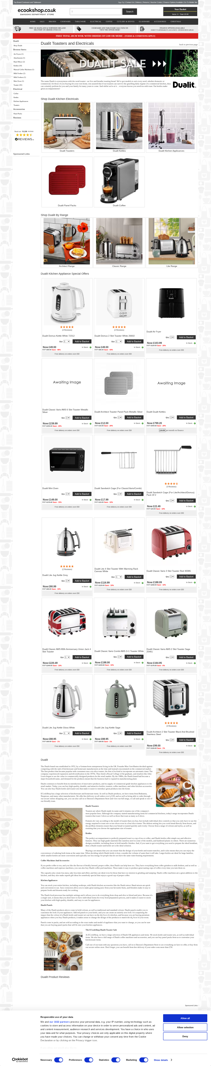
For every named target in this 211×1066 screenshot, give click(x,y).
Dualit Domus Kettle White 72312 (58, 336)
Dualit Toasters (67, 151)
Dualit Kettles (119, 151)
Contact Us (130, 2)
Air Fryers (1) (18, 54)
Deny (185, 1036)
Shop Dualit (18, 45)
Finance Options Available (173, 2)
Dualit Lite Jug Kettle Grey (55, 575)
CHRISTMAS (176, 21)
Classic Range (119, 266)
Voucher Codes (156, 2)
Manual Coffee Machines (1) (24, 69)
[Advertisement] (26, 218)
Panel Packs (18, 114)
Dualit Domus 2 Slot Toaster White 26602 (115, 336)
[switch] (88, 1059)
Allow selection (185, 1027)
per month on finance (175, 430)
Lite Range (172, 266)
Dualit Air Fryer (154, 331)
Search (129, 11)
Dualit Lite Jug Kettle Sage (107, 727)
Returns (146, 2)
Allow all (185, 1018)
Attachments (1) (19, 58)
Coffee (16, 93)
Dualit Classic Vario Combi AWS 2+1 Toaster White (119, 651)
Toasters (16, 105)
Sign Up (121, 2)
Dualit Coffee (119, 205)
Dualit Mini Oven (50, 488)
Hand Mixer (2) (19, 62)
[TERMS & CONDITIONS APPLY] (140, 36)
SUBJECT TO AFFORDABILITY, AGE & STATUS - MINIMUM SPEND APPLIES (172, 30)
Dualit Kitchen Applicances (171, 151)
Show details (161, 1060)
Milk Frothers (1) (20, 77)
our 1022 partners (59, 1021)
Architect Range (67, 266)
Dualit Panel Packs (67, 205)
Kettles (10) (18, 66)
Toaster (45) (18, 85)
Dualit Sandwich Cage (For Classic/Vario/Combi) (118, 488)
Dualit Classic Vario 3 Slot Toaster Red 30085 (169, 571)
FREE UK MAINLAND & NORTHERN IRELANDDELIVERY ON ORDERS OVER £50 (47, 29)
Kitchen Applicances (21, 101)
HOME (33, 21)
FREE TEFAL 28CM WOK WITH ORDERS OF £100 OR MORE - (90, 36)
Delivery (138, 2)
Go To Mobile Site (190, 2)
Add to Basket (82, 341)
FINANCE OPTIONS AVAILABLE (172, 28)
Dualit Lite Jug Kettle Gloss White (58, 727)
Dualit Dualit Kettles (156, 412)
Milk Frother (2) (19, 73)
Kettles (16, 97)
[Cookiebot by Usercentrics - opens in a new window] (20, 1060)
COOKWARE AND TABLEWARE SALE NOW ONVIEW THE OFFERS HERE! (110, 29)
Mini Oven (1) (19, 81)
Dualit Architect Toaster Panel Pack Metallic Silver (119, 412)
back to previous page (188, 44)
